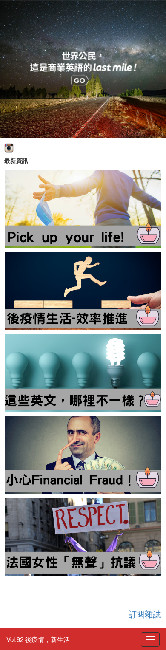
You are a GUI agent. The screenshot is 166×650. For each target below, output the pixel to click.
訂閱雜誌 (145, 613)
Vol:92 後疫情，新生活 (38, 639)
